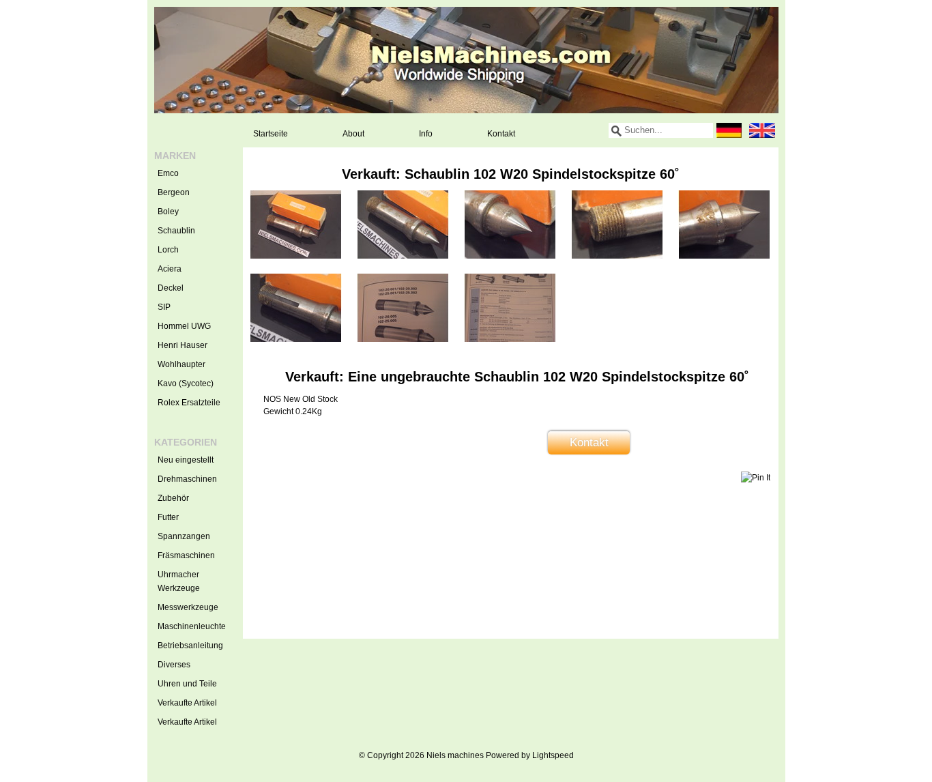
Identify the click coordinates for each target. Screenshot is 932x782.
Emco (168, 173)
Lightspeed (553, 755)
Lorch (168, 250)
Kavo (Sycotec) (186, 383)
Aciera (169, 269)
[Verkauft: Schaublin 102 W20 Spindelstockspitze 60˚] (296, 256)
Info (426, 134)
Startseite (270, 134)
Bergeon (174, 192)
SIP (164, 307)
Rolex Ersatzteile (189, 402)
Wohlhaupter (181, 364)
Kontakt (501, 134)
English (762, 130)
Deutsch (729, 130)
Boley (168, 211)
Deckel (171, 288)
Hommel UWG (184, 326)
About (353, 134)
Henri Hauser (182, 345)
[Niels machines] (466, 60)
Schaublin (176, 230)
